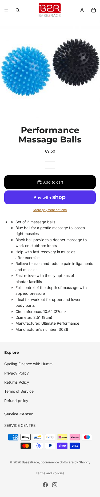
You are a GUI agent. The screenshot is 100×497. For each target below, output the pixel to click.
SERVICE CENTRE (19, 425)
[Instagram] (54, 485)
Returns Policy (16, 382)
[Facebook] (45, 485)
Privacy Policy (16, 373)
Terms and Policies (50, 473)
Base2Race (30, 462)
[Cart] (93, 10)
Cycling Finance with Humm (28, 363)
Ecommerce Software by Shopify (65, 462)
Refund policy (16, 400)
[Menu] (6, 10)
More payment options (50, 210)
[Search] (17, 10)
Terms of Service (19, 391)
